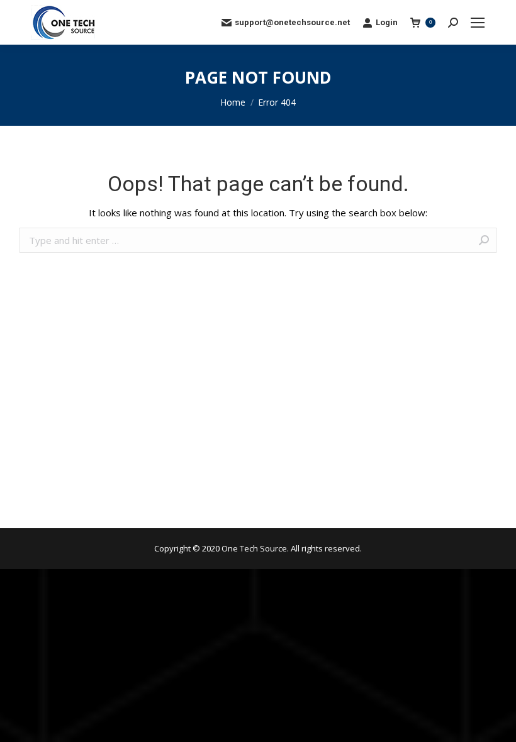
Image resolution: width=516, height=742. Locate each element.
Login (387, 22)
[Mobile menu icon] (478, 23)
